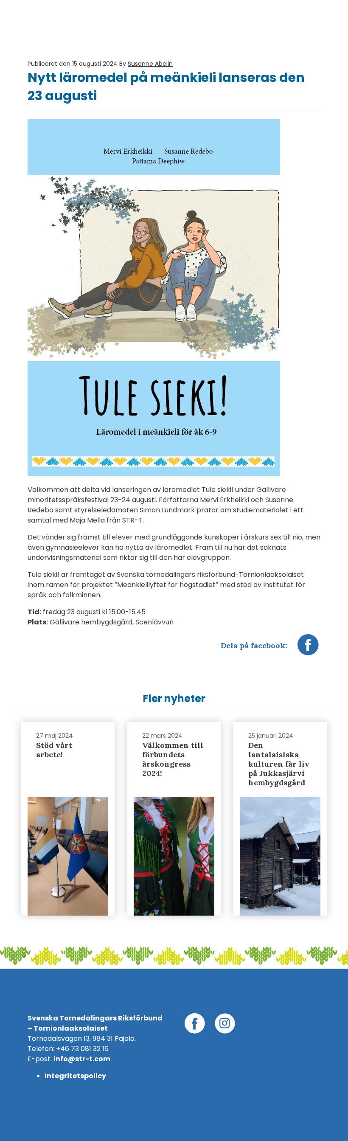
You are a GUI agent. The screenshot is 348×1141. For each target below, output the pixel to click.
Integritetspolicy (75, 1076)
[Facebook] (308, 649)
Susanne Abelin (150, 63)
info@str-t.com (81, 1059)
